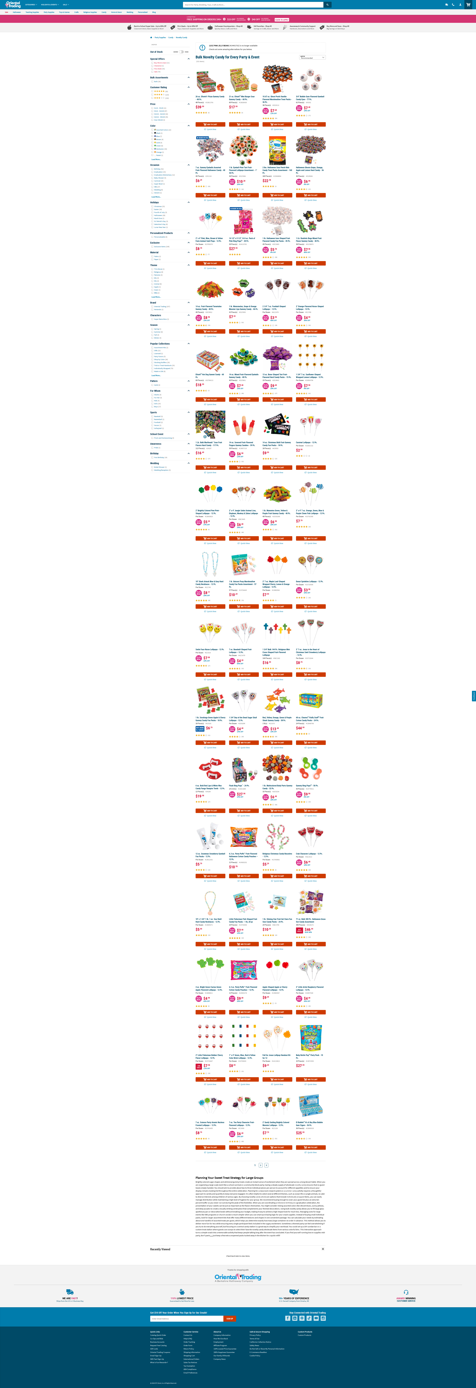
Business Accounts (157, 1342)
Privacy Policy (255, 1335)
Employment (218, 1342)
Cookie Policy (255, 1355)
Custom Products (304, 1335)
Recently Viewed (160, 1249)
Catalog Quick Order (158, 1335)
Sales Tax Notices (190, 1362)
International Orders (191, 1359)
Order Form (188, 1345)
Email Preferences (190, 1373)
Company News (220, 1359)
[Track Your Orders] (447, 4)
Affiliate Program (220, 1345)
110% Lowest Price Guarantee (225, 1349)
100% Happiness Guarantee (224, 1352)
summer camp (291, 1191)
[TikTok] (309, 1318)
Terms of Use (254, 1338)
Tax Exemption (189, 1366)
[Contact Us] (453, 4)
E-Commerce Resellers (258, 1352)
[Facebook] (287, 1318)
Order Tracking (189, 1342)
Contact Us (188, 1335)
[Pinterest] (302, 1318)
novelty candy (300, 1185)
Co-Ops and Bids (156, 1338)
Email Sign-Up (155, 1355)
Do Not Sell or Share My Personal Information (267, 1349)
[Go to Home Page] (151, 37)
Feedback (474, 696)
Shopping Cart (189, 1355)
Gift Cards (154, 1349)
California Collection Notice (260, 1342)
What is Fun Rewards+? (159, 1362)
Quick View (211, 129)
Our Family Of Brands (222, 1355)
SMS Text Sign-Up (157, 1359)
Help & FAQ (188, 1338)
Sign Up (229, 1318)
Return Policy (189, 1349)
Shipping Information (192, 1352)
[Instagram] (323, 1318)
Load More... (156, 159)
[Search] (327, 5)
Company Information (222, 1335)
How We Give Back (221, 1338)
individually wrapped (295, 1197)
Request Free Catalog (158, 1345)
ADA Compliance (190, 1369)
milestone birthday (285, 1202)
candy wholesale (262, 1197)
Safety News (254, 1345)
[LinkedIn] (294, 1318)
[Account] (460, 4)
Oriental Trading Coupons (160, 1352)
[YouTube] (316, 1318)
